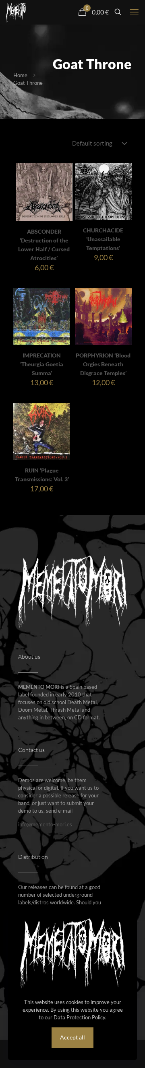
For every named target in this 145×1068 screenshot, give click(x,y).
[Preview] (63, 196)
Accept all (72, 1037)
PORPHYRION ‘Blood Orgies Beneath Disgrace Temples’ (103, 364)
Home (20, 75)
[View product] (63, 184)
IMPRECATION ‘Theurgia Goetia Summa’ (41, 364)
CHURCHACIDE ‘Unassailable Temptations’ (103, 239)
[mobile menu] (134, 12)
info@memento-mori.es (45, 824)
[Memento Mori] (16, 12)
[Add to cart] (63, 172)
